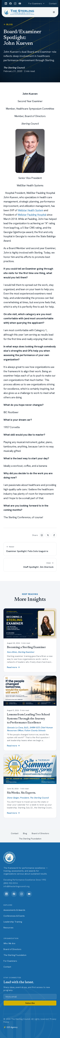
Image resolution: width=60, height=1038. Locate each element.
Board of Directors (40, 833)
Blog (9, 24)
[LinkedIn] (5, 3)
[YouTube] (19, 3)
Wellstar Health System (30, 210)
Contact (53, 3)
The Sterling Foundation (30, 838)
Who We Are (9, 943)
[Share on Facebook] (54, 535)
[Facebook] (10, 3)
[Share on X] (47, 535)
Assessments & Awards (14, 910)
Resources (8, 927)
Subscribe (30, 1003)
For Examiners (35, 3)
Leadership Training (12, 921)
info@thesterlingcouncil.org (16, 886)
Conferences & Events (14, 916)
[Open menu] (54, 12)
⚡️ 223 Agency (10, 1027)
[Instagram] (15, 3)
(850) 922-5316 (10, 883)
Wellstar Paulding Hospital (32, 214)
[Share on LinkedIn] (41, 535)
